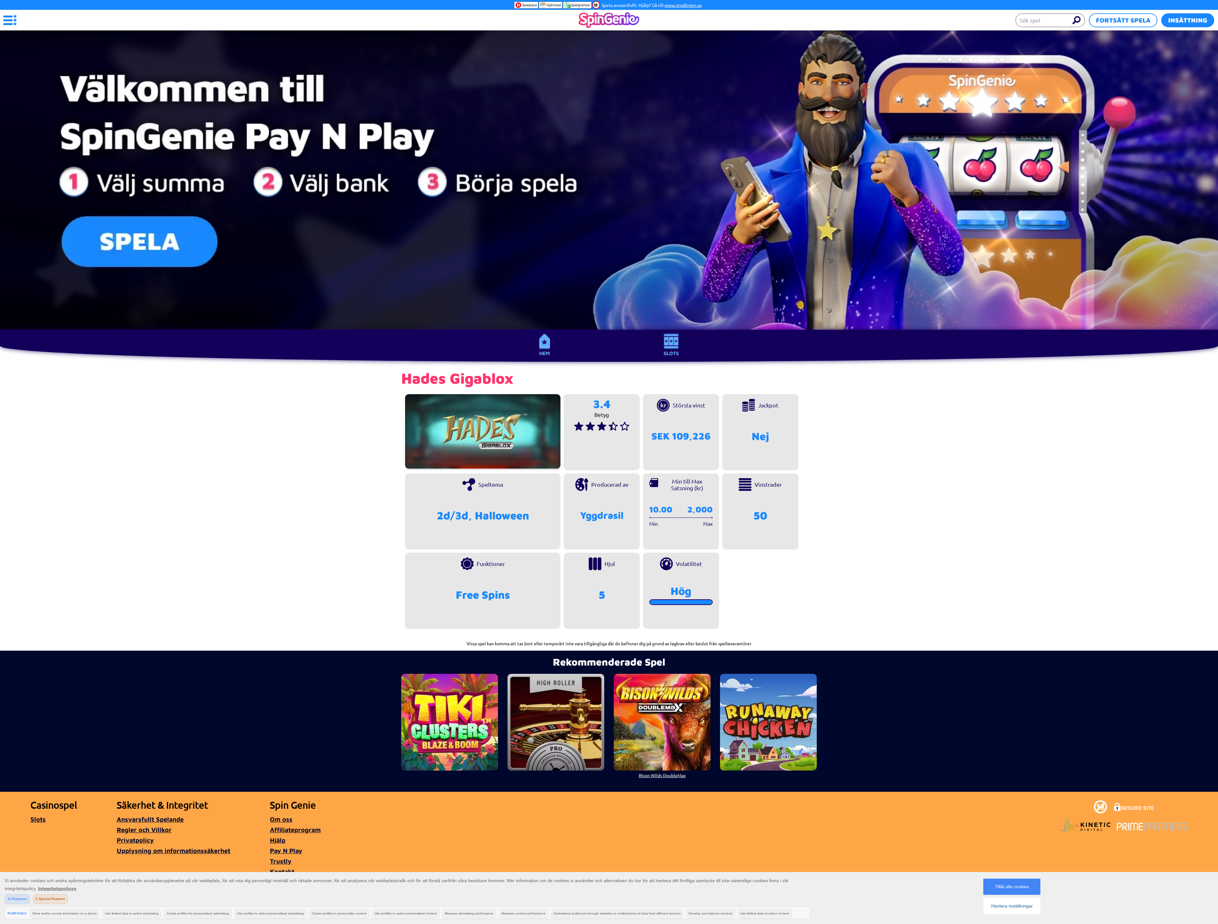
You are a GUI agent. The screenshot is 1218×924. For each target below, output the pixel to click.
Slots (671, 353)
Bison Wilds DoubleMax (662, 775)
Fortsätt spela (1123, 20)
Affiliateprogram (295, 829)
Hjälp (277, 840)
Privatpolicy (135, 840)
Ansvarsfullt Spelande (150, 819)
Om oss (281, 819)
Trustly (280, 861)
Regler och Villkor (144, 829)
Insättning (1187, 20)
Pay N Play (286, 850)
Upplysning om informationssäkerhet (173, 850)
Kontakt (282, 871)
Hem (544, 353)
